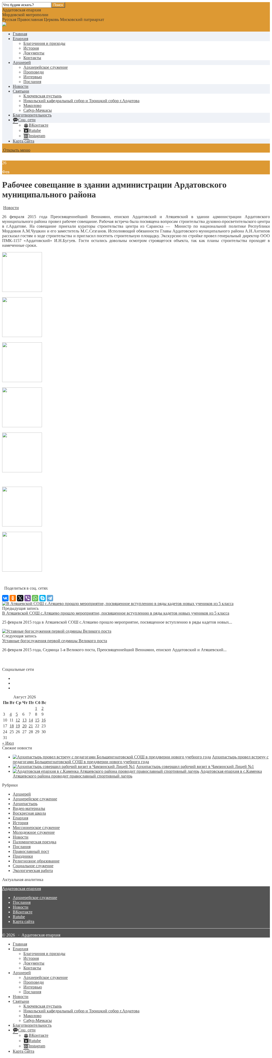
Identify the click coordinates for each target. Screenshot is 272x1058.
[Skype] (42, 598)
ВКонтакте (22, 912)
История (31, 48)
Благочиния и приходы (44, 43)
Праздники (23, 856)
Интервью (32, 77)
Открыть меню (16, 150)
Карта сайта (23, 141)
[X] (20, 598)
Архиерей (22, 62)
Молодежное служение (34, 832)
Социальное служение (33, 865)
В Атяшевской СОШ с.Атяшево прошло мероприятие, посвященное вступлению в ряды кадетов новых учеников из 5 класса (115, 613)
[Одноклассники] (13, 598)
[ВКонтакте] (5, 598)
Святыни (21, 91)
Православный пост (31, 851)
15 (37, 720)
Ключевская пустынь (42, 96)
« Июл (8, 743)
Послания (32, 81)
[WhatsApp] (35, 598)
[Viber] (27, 598)
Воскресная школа (29, 813)
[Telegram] (50, 598)
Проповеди (33, 72)
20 (24, 726)
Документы (33, 53)
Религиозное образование (36, 861)
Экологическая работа (33, 870)
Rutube (19, 916)
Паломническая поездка (34, 842)
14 (31, 720)
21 (31, 726)
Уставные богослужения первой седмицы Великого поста (54, 640)
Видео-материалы (29, 808)
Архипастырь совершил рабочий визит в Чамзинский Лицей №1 (195, 766)
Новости (20, 86)
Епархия (20, 38)
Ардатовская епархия (21, 888)
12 (18, 720)
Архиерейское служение (45, 67)
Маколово (32, 105)
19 (18, 726)
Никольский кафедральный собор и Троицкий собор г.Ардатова (81, 100)
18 (12, 726)
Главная (20, 34)
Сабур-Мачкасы (37, 110)
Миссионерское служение (36, 827)
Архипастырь (25, 803)
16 (43, 720)
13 (24, 720)
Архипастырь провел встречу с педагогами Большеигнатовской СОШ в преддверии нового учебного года (141, 759)
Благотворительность (32, 115)
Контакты (32, 57)
